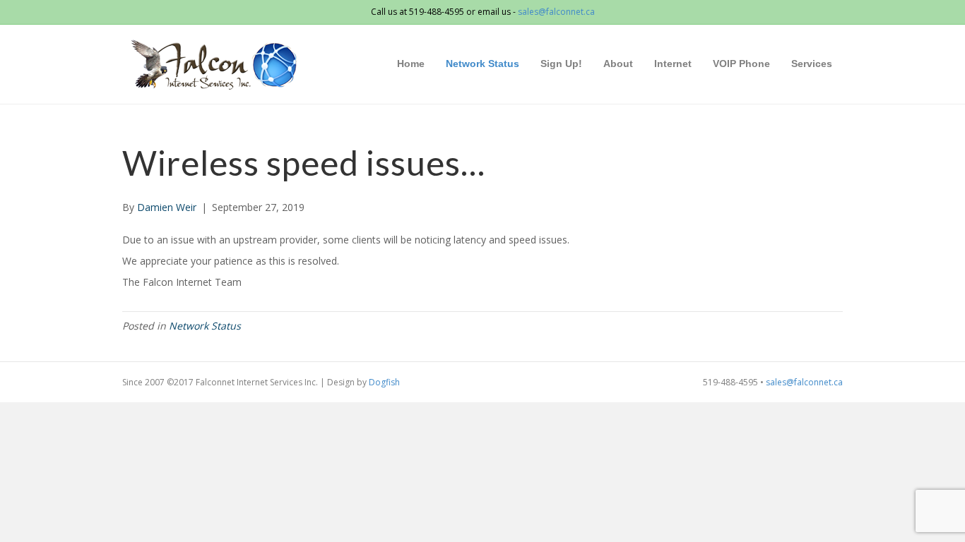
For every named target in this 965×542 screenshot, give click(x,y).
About (618, 63)
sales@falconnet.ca (556, 12)
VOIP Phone (741, 63)
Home (411, 63)
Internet (673, 63)
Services (811, 63)
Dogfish (384, 382)
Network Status (482, 63)
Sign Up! (561, 63)
